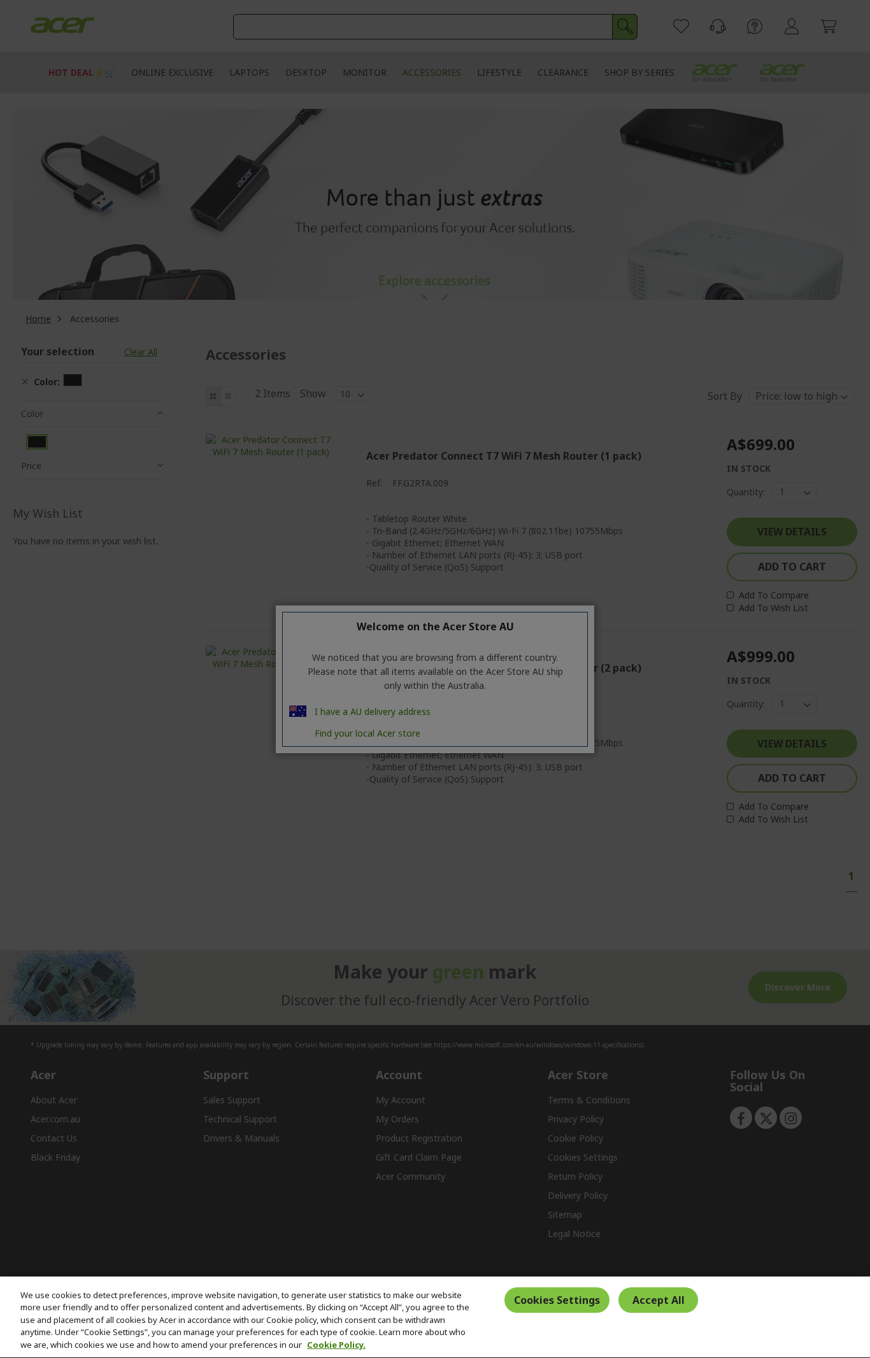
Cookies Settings (557, 1301)
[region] (435, 1317)
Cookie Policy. (336, 1344)
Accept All (658, 1301)
